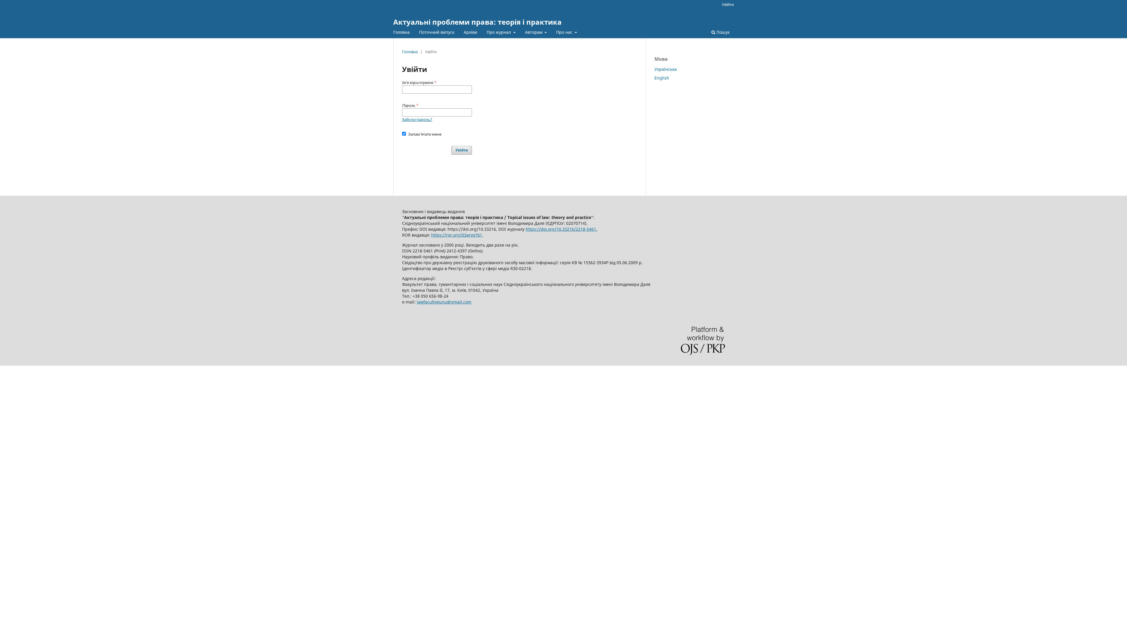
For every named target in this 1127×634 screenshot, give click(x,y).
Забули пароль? (417, 119)
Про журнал (499, 32)
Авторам (534, 32)
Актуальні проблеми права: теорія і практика (477, 22)
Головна (401, 32)
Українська (665, 69)
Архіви (470, 32)
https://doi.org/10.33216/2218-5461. (561, 229)
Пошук (722, 32)
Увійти (728, 4)
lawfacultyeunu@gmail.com (444, 302)
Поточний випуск (436, 32)
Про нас (564, 32)
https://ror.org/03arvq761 (456, 235)
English (661, 78)
